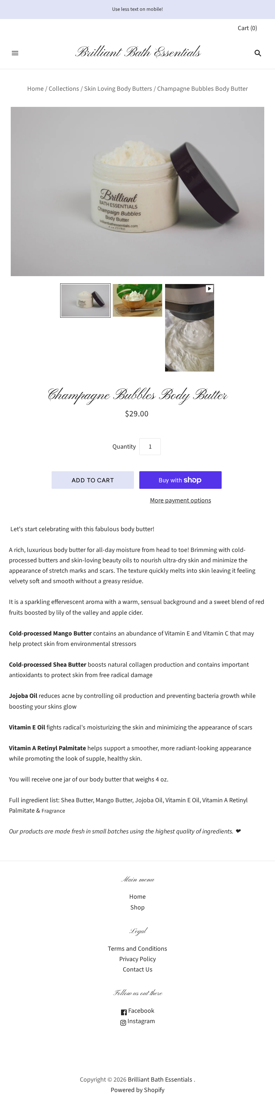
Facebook (140, 1010)
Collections (64, 88)
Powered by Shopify (137, 1090)
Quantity (124, 446)
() (247, 28)
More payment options (180, 500)
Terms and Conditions (137, 948)
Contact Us (138, 969)
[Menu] (15, 53)
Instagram (140, 1021)
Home (35, 88)
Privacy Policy (137, 959)
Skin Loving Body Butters (118, 88)
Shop (137, 907)
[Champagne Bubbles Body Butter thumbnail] (85, 300)
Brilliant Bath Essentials (160, 1079)
